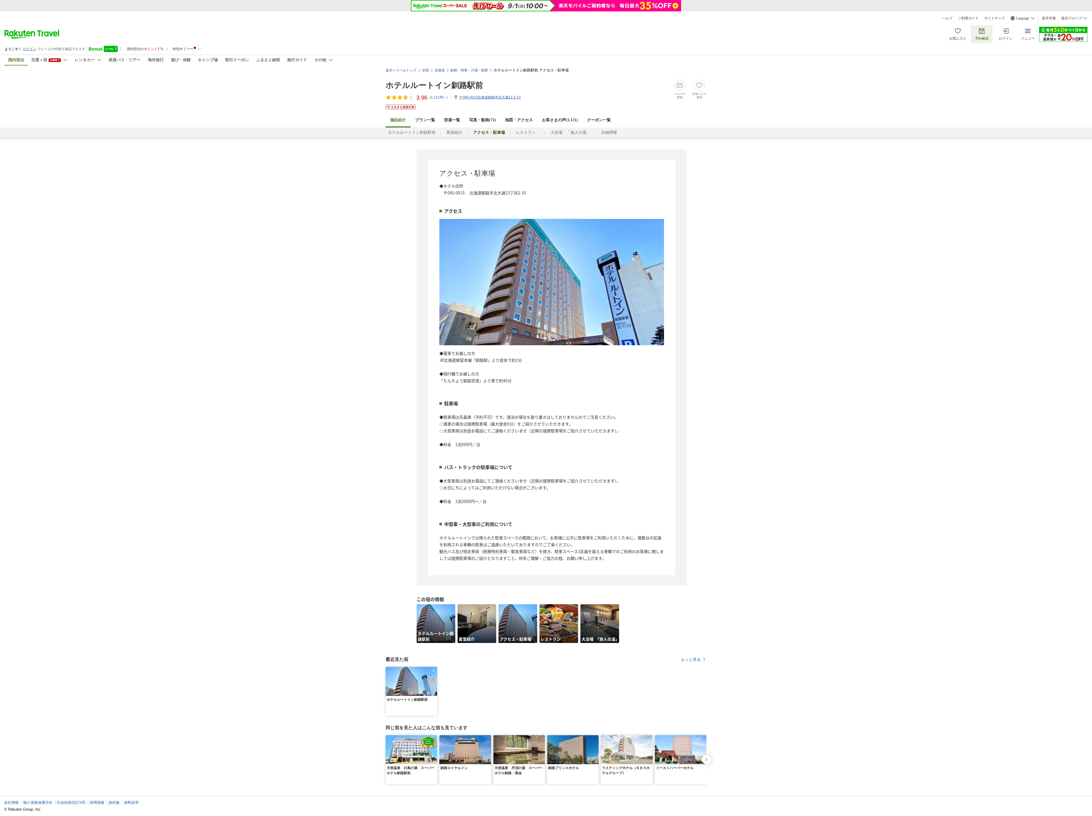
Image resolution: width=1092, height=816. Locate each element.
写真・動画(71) (482, 120)
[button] (433, 670)
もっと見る (691, 659)
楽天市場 (1049, 18)
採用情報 (97, 802)
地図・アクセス (519, 120)
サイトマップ (994, 18)
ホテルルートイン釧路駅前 (434, 85)
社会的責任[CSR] (71, 802)
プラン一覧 (425, 120)
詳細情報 (609, 132)
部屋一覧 (452, 120)
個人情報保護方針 (38, 802)
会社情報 (11, 802)
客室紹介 (454, 132)
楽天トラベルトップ (401, 70)
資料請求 (131, 802)
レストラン (528, 132)
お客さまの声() (560, 120)
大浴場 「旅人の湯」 (570, 132)
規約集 (114, 802)
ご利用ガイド (968, 18)
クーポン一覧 (599, 120)
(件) (437, 97)
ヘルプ (947, 18)
